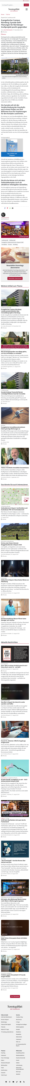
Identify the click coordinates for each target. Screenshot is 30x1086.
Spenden (18, 1074)
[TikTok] (16, 1082)
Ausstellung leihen (20, 1053)
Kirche (8, 14)
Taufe (2, 1067)
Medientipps (4, 1022)
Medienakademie (20, 1055)
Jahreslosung (19, 1065)
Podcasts (3, 1027)
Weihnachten (4, 1065)
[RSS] (24, 1082)
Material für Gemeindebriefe (20, 1068)
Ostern (2, 1060)
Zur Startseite (15, 996)
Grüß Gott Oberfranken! (6, 1017)
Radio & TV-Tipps (5, 1029)
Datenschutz (19, 1037)
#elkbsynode (12, 240)
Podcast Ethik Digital (6, 1024)
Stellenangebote (20, 1027)
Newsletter (18, 1034)
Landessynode (5, 240)
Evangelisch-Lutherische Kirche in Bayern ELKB (12, 242)
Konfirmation (4, 1070)
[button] (3, 34)
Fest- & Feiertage (5, 1058)
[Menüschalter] (26, 9)
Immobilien (4, 244)
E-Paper (18, 1022)
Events (17, 1060)
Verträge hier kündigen (21, 1024)
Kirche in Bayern (5, 1019)
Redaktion (18, 1032)
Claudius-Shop (19, 1017)
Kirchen (10, 244)
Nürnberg (15, 244)
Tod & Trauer (4, 1075)
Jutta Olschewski (7, 30)
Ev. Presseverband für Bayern (21, 1045)
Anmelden (26, 1)
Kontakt (18, 1029)
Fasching (3, 1053)
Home (2, 14)
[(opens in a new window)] (6, 1082)
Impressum (18, 1039)
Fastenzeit (3, 1055)
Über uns (18, 1042)
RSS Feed (18, 1072)
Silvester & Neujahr (5, 1063)
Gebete (17, 1063)
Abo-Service (19, 1019)
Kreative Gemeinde (20, 1058)
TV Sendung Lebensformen (7, 1032)
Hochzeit (3, 1072)
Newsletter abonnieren (15, 278)
